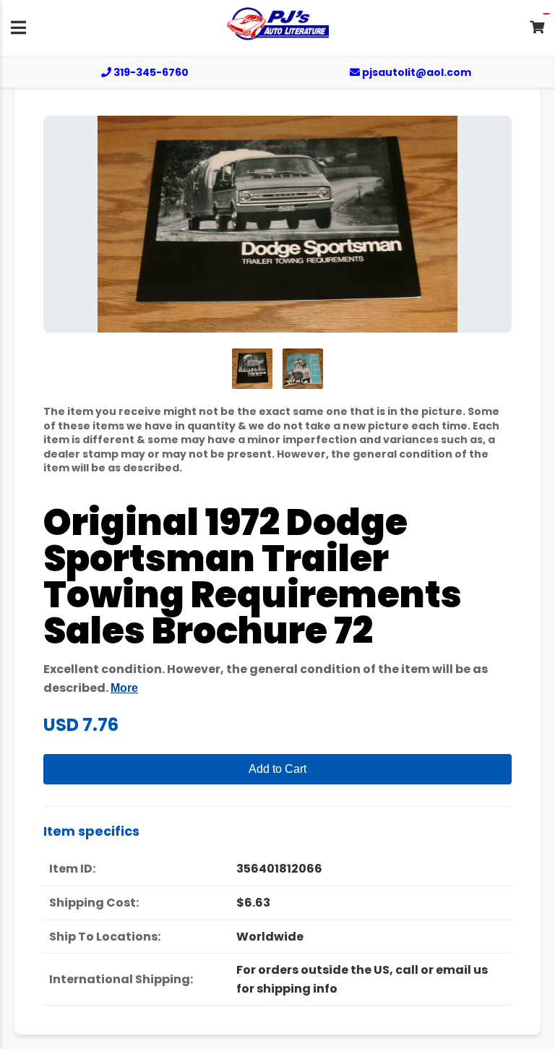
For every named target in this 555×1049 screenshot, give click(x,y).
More (124, 688)
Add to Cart (277, 769)
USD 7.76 (81, 725)
